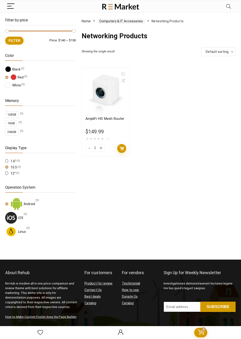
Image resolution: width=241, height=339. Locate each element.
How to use (130, 290)
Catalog (90, 303)
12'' (13, 173)
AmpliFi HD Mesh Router (104, 119)
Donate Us (130, 296)
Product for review (98, 283)
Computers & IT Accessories (121, 21)
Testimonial (131, 283)
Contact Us (93, 290)
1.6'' (13, 161)
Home (86, 21)
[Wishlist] (40, 333)
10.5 (14, 167)
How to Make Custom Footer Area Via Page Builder (40, 317)
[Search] (228, 6)
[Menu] (10, 6)
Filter (14, 41)
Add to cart (121, 148)
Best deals (92, 296)
